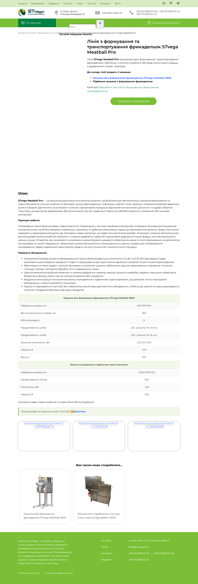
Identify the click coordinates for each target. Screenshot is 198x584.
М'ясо (122, 87)
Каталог (33, 33)
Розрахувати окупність (166, 22)
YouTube (106, 540)
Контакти (105, 3)
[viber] (171, 3)
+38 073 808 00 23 (169, 11)
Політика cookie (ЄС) (29, 573)
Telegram (106, 559)
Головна (22, 3)
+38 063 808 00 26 (146, 11)
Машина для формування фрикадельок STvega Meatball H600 (132, 78)
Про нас (91, 3)
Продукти (53, 3)
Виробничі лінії (47, 33)
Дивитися (79, 411)
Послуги (67, 3)
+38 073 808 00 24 (146, 14)
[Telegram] (178, 3)
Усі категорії (33, 22)
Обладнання (37, 3)
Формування (134, 87)
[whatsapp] (164, 3)
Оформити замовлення (133, 101)
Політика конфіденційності (58, 573)
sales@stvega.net (112, 12)
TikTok (104, 547)
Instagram (107, 553)
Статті (80, 3)
